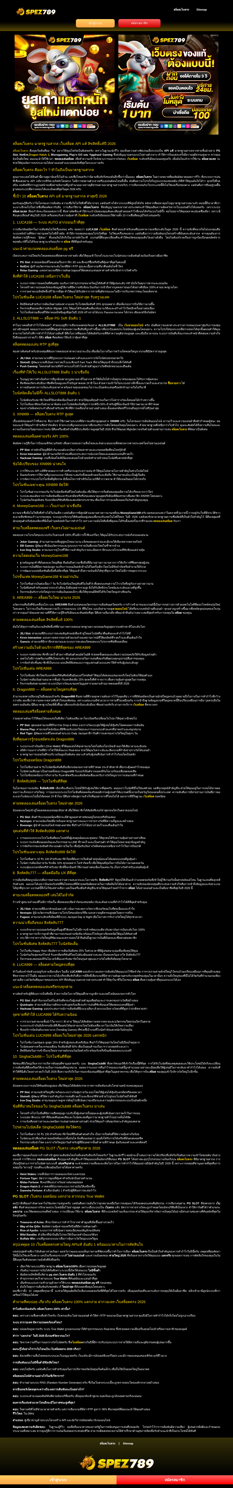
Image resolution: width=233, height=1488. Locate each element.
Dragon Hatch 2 (39, 154)
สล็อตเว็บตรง (181, 9)
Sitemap (201, 9)
